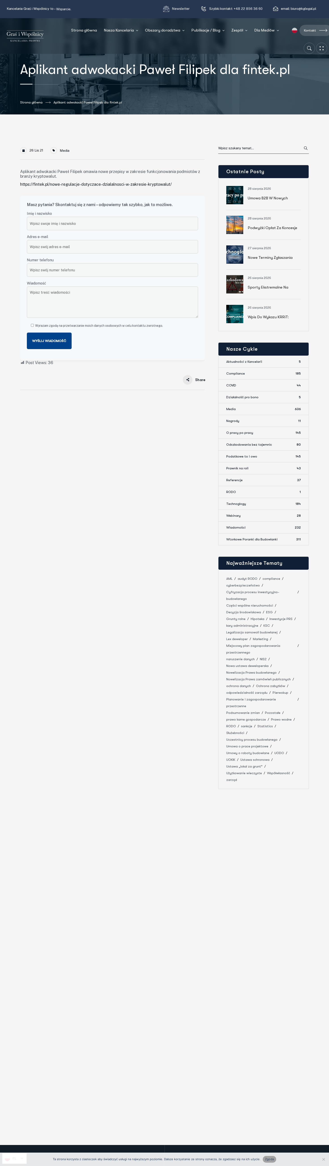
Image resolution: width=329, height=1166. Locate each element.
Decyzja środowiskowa (243, 612)
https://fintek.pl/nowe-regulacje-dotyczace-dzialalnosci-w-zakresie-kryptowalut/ (96, 184)
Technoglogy (263, 504)
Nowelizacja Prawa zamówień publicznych (258, 679)
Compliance (263, 373)
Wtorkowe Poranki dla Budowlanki (263, 539)
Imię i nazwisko (39, 213)
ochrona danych (238, 686)
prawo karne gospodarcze (246, 719)
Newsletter (181, 9)
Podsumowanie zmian (243, 713)
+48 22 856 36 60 (248, 9)
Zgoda (269, 1159)
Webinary (263, 516)
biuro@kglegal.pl (303, 9)
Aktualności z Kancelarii (263, 362)
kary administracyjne (242, 626)
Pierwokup (280, 693)
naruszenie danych (240, 659)
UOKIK (230, 760)
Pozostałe (272, 713)
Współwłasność (278, 773)
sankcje (246, 726)
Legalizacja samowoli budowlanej (252, 632)
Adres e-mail (37, 237)
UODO (279, 753)
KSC (266, 626)
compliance (271, 579)
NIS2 (263, 659)
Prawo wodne (281, 719)
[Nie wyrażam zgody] (323, 1159)
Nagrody (263, 421)
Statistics (265, 726)
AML (229, 579)
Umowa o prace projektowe (247, 746)
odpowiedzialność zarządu (246, 693)
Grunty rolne (236, 619)
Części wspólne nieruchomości (249, 605)
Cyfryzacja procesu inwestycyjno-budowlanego (252, 595)
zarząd (231, 780)
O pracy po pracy (263, 433)
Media (64, 150)
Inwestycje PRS (281, 619)
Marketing (260, 639)
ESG (269, 612)
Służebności (235, 733)
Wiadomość (36, 283)
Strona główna (31, 102)
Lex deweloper (237, 639)
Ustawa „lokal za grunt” (244, 766)
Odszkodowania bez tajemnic (263, 445)
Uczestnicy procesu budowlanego (252, 740)
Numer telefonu (40, 260)
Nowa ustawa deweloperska (247, 666)
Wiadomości (263, 527)
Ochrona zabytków (270, 686)
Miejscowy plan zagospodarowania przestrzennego (253, 649)
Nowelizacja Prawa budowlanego (251, 673)
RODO (263, 492)
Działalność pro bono (263, 397)
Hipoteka (257, 619)
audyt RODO (247, 579)
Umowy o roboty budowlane (247, 753)
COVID (263, 385)
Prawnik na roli (263, 468)
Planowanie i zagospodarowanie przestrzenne (251, 702)
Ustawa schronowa (254, 760)
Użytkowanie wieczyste (244, 773)
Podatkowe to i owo (263, 456)
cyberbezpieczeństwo (243, 585)
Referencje (263, 480)
